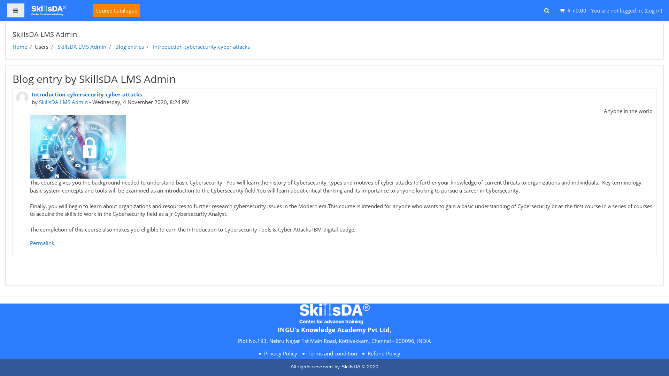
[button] (546, 9)
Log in (653, 10)
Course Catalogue (116, 10)
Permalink (42, 243)
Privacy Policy (280, 353)
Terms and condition (332, 353)
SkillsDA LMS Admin (81, 46)
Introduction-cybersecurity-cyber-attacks (201, 46)
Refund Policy (384, 353)
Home (20, 46)
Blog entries (129, 46)
